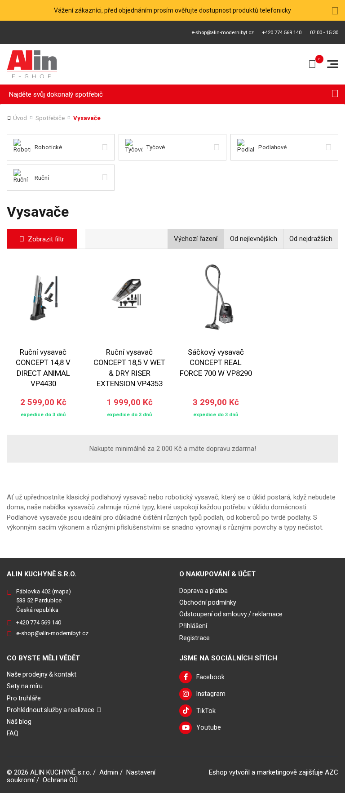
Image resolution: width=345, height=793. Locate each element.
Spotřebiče (50, 118)
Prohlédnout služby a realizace (50, 709)
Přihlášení (193, 625)
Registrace (194, 638)
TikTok (206, 710)
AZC (331, 772)
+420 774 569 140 (281, 33)
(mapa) (61, 591)
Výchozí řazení (195, 239)
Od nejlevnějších (253, 239)
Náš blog (19, 721)
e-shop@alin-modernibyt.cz (222, 33)
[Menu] (332, 64)
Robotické (48, 147)
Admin (108, 772)
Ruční (42, 177)
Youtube (208, 727)
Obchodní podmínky (207, 602)
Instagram (211, 693)
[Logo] (32, 64)
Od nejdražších (310, 239)
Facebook (210, 677)
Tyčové (155, 147)
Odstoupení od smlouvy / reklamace (231, 614)
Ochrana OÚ (60, 780)
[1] (335, 95)
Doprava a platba (203, 590)
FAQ (12, 733)
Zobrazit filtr (46, 239)
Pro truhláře (24, 698)
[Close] (335, 10)
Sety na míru (25, 686)
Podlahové (272, 147)
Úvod (20, 118)
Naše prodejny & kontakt (41, 674)
